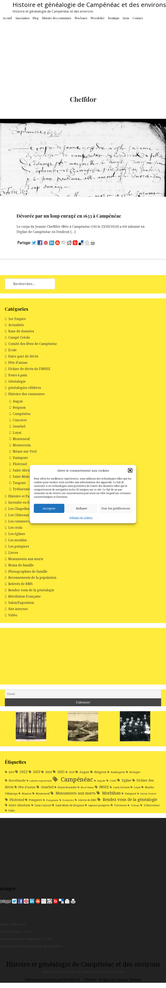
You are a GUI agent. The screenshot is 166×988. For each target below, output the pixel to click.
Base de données (21, 331)
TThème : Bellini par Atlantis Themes (112, 979)
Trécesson (120, 805)
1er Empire (17, 319)
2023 (36, 772)
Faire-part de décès (23, 356)
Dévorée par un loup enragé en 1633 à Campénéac (69, 216)
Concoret (20, 420)
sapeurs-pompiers (99, 805)
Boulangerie (118, 772)
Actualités (16, 325)
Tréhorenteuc (23, 489)
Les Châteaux (18, 515)
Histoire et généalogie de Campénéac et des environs (89, 4)
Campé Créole (19, 337)
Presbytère (68, 800)
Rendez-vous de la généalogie (31, 590)
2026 (71, 772)
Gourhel (19, 426)
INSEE (104, 787)
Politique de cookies (81, 517)
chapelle (101, 780)
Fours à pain (17, 375)
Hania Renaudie (67, 787)
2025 (61, 771)
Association (22, 18)
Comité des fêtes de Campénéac (32, 343)
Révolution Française (24, 596)
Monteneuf (21, 439)
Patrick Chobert (148, 793)
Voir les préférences (115, 508)
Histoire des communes (56, 18)
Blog (35, 18)
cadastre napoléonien (41, 780)
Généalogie (17, 381)
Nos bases (81, 18)
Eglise (126, 780)
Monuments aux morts (25, 559)
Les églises (16, 534)
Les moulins (17, 540)
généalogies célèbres (24, 387)
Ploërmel (20, 464)
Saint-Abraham (24, 470)
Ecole (12, 350)
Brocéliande (17, 780)
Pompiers (35, 800)
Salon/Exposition (21, 602)
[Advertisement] (83, 52)
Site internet (18, 609)
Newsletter (98, 18)
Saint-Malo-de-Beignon (69, 805)
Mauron (26, 793)
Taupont (19, 483)
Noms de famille (21, 565)
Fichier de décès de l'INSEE (29, 369)
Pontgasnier (52, 800)
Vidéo (12, 615)
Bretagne (134, 772)
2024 (48, 772)
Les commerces (20, 521)
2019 (11, 772)
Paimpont (20, 457)
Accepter (49, 508)
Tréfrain (135, 805)
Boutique (113, 18)
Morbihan (111, 793)
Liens (126, 18)
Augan (18, 401)
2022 (24, 771)
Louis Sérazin (121, 787)
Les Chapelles (18, 508)
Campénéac (22, 414)
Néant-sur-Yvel (24, 451)
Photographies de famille (27, 571)
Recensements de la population (32, 577)
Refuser (81, 508)
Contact (138, 18)
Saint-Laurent (43, 805)
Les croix (15, 527)
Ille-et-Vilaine (87, 787)
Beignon (19, 407)
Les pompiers (18, 546)
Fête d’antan (17, 362)
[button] (130, 470)
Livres (13, 552)
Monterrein (22, 445)
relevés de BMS (87, 800)
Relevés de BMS (20, 584)
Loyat (17, 432)
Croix (113, 780)
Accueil (7, 18)
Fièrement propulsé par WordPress (53, 979)
